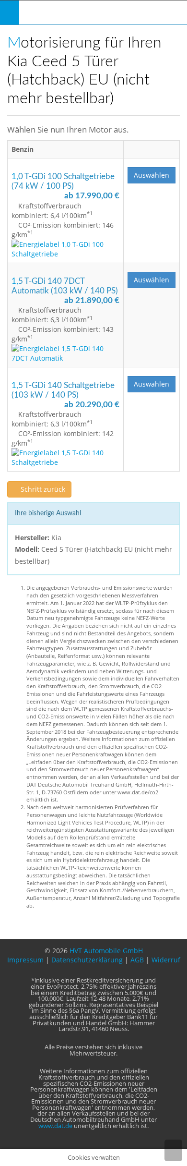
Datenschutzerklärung (87, 959)
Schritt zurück (42, 489)
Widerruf (166, 959)
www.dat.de (55, 1126)
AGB (137, 959)
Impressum (25, 959)
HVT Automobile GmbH (106, 950)
